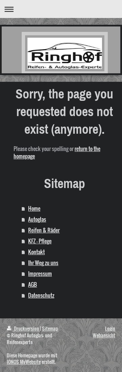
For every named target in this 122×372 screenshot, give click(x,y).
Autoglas (37, 219)
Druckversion (26, 328)
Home (34, 208)
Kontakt (36, 252)
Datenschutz (41, 295)
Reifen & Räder (44, 230)
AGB (32, 284)
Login (110, 328)
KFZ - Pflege (40, 241)
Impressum (40, 273)
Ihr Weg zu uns (43, 263)
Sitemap (50, 328)
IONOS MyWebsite (24, 361)
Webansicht (104, 335)
